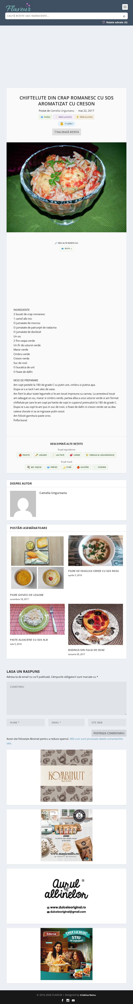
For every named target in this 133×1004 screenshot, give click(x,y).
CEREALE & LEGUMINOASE (100, 455)
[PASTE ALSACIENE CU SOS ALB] (37, 619)
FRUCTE (24, 455)
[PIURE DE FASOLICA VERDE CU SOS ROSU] (95, 550)
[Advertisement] (66, 56)
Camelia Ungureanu (63, 110)
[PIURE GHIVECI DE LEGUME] (37, 562)
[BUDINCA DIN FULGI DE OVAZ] (95, 624)
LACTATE (58, 455)
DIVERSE (100, 467)
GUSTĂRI (83, 467)
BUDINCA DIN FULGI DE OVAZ (86, 650)
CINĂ (67, 467)
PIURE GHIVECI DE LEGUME (27, 595)
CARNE (75, 455)
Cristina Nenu (88, 995)
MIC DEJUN (34, 467)
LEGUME (41, 455)
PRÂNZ (52, 467)
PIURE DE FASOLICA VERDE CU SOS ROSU (93, 571)
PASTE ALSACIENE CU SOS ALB (29, 639)
